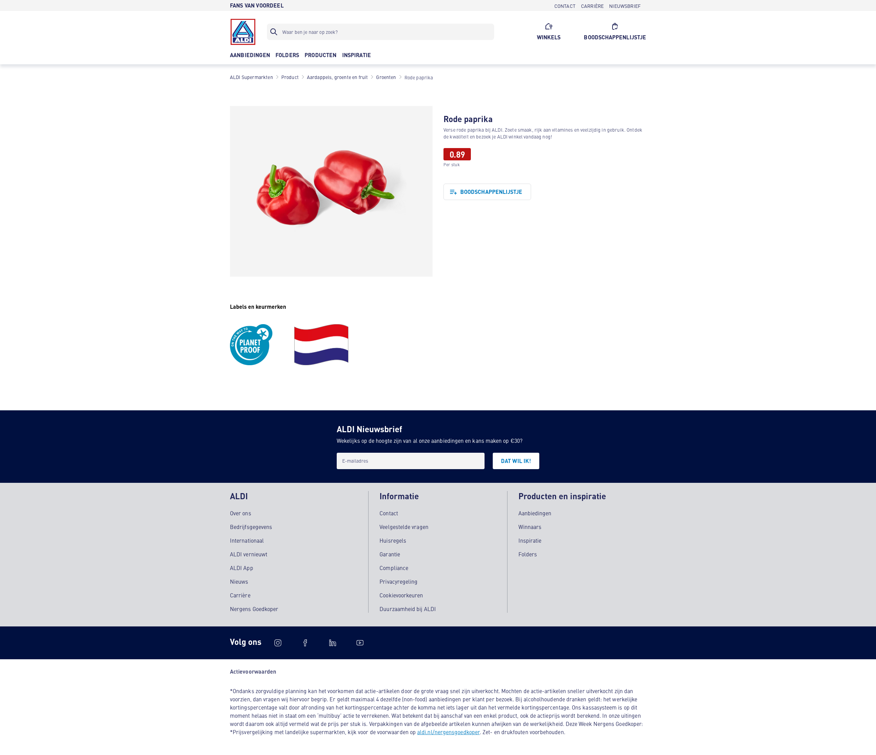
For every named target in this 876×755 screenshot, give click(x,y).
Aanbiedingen (535, 513)
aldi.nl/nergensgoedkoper (448, 732)
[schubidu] (305, 643)
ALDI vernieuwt (248, 554)
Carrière (240, 595)
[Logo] (243, 31)
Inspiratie (530, 540)
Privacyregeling (398, 581)
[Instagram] (278, 643)
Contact (388, 513)
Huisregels (392, 540)
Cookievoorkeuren (401, 595)
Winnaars (530, 526)
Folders (527, 554)
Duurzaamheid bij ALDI (407, 608)
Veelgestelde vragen (403, 526)
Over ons (240, 513)
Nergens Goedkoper (254, 608)
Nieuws (239, 581)
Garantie (389, 554)
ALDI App (241, 567)
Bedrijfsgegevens (251, 526)
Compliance (393, 567)
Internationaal (247, 540)
